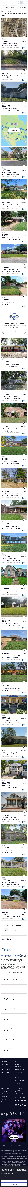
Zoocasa (17, 1064)
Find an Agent (4, 1064)
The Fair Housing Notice (20, 1162)
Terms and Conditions (6, 1088)
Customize (14, 1184)
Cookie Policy (4, 1096)
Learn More (20, 1165)
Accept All (14, 1181)
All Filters (6, 7)
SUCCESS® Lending (20, 1069)
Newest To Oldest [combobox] (14, 7)
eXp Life (17, 1061)
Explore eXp (4, 1061)
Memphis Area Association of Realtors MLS (12, 955)
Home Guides (4, 1075)
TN (12, 925)
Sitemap (3, 1101)
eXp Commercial (19, 1075)
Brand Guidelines (5, 1099)
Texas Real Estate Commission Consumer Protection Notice (14, 1159)
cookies (5, 1167)
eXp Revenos (18, 1072)
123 (20, 929)
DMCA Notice (14, 1148)
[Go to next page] (24, 929)
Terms (4, 1173)
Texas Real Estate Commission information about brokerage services (14, 1158)
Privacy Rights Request (7, 1091)
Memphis (18, 925)
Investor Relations (5, 1069)
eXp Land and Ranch (20, 1080)
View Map (15, 130)
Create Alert (14, 332)
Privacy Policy (4, 1093)
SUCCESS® (18, 1066)
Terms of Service (13, 1151)
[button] (14, 939)
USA (8, 925)
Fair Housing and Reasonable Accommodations (14, 1153)
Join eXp (3, 1066)
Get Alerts (23, 7)
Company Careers (5, 1072)
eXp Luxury (18, 1077)
